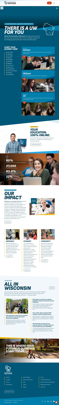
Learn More (8, 222)
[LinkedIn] (48, 401)
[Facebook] (42, 401)
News (24, 382)
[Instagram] (50, 401)
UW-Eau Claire (9, 52)
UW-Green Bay (9, 54)
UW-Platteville (9, 65)
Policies (7, 382)
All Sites (24, 387)
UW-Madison (9, 57)
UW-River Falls (9, 67)
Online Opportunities (35, 144)
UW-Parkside (9, 63)
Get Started (9, 355)
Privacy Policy (15, 402)
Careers (42, 377)
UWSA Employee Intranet (45, 384)
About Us (8, 377)
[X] (45, 401)
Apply (49, 2)
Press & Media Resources (45, 379)
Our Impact (8, 379)
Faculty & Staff (9, 384)
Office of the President (28, 379)
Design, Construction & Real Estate (47, 382)
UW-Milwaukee (9, 59)
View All (51, 287)
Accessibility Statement (8, 402)
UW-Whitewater (10, 74)
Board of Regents (26, 377)
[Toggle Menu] (54, 3)
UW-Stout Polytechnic (11, 70)
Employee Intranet (9, 391)
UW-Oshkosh (9, 61)
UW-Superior (9, 72)
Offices (24, 384)
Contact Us (42, 387)
